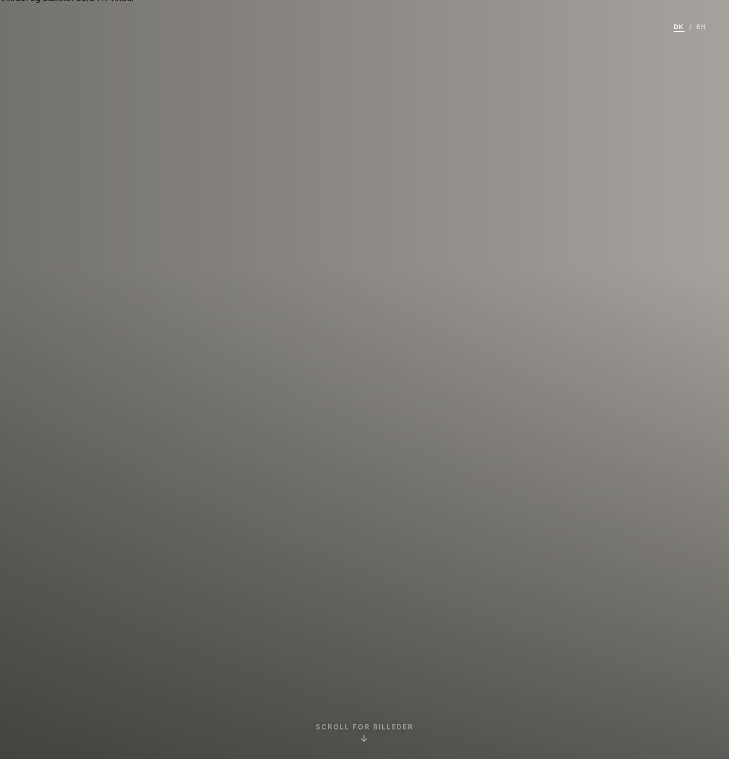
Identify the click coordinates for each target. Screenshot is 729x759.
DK (679, 27)
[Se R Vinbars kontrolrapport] (377, 547)
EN (701, 27)
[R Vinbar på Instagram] (351, 547)
